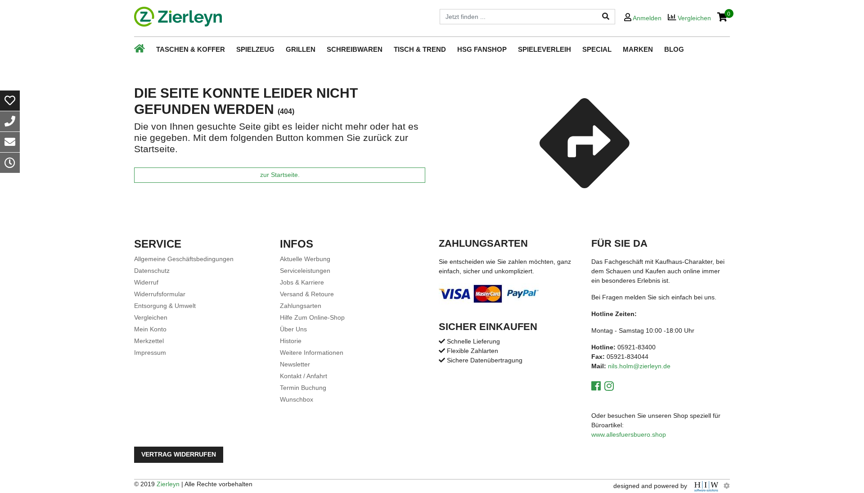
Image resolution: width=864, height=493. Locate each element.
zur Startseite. (280, 175)
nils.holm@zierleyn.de (639, 366)
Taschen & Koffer (190, 49)
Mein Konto (150, 329)
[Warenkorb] (722, 18)
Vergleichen (150, 317)
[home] (178, 16)
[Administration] (727, 485)
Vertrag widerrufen (178, 454)
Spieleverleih (544, 49)
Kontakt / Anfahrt (303, 376)
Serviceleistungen (305, 270)
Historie (291, 340)
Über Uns (293, 329)
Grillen (300, 49)
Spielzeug (255, 49)
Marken (638, 49)
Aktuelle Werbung (305, 258)
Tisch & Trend (420, 49)
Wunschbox (296, 399)
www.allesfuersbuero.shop (628, 434)
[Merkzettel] (9, 101)
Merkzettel (149, 340)
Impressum (150, 352)
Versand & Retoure (307, 294)
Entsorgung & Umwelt (165, 305)
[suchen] (606, 16)
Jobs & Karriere (302, 282)
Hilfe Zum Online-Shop (312, 317)
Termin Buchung (303, 387)
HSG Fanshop (482, 49)
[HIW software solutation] (707, 485)
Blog (674, 49)
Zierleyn (168, 484)
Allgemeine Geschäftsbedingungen (184, 258)
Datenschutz (152, 270)
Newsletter (295, 364)
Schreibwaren (354, 49)
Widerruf (146, 282)
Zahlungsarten (300, 305)
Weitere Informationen (311, 352)
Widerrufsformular (159, 294)
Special (597, 49)
